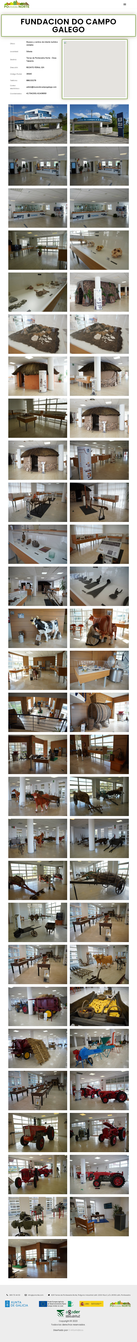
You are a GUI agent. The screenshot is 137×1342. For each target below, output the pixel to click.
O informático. (76, 1330)
